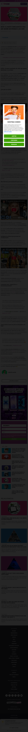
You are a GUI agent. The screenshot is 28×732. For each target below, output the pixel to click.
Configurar (14, 140)
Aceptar (14, 136)
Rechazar (14, 144)
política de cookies (8, 131)
